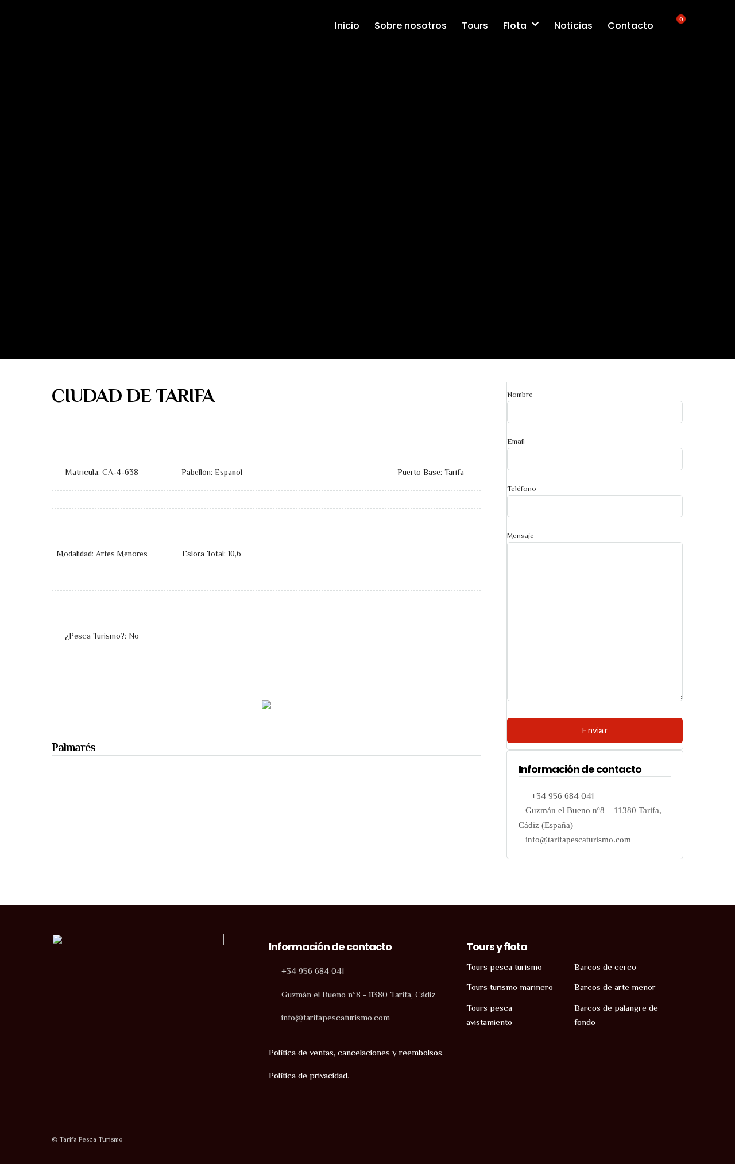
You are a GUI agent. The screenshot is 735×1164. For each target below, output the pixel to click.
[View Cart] (674, 25)
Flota (515, 25)
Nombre (520, 394)
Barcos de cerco (605, 967)
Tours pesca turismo (504, 967)
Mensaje (520, 535)
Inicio (347, 25)
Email (516, 441)
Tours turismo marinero (509, 987)
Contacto (630, 25)
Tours (475, 25)
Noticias (573, 25)
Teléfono (521, 488)
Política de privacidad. (309, 1075)
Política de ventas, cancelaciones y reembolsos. (356, 1052)
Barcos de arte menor (615, 987)
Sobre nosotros (410, 25)
